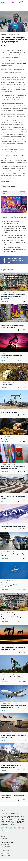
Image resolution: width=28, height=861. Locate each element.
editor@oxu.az (5, 844)
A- (1, 46)
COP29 (4, 186)
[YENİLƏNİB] (14, 281)
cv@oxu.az (4, 838)
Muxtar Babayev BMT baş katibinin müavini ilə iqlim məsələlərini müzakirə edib (15, 242)
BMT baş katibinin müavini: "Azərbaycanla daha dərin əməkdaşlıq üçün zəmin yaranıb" (15, 249)
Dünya (3, 360)
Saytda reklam (5, 850)
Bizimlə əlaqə (5, 853)
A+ (5, 46)
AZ (21, 2)
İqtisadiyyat (4, 301)
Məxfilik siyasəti (5, 855)
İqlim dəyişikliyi (12, 186)
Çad (20, 186)
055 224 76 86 (5, 846)
